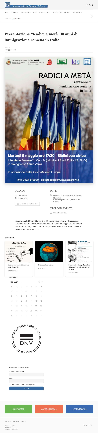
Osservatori (76, 12)
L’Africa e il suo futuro (45, 265)
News (35, 12)
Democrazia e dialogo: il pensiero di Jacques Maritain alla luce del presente (79, 267)
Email (10, 378)
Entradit (8, 18)
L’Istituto (14, 12)
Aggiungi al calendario (28, 204)
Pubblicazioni (25, 12)
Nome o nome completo (16, 371)
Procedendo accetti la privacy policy (23, 385)
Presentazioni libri (59, 213)
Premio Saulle (43, 12)
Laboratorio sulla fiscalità (61, 12)
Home (6, 12)
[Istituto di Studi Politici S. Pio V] (26, 5)
